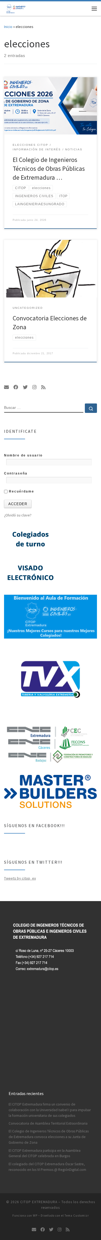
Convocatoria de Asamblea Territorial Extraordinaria (48, 1123)
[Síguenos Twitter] (25, 387)
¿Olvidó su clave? (18, 515)
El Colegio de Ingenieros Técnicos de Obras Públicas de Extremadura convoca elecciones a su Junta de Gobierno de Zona (49, 1137)
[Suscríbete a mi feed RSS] (43, 387)
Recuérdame (21, 491)
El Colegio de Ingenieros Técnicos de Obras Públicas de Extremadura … (49, 169)
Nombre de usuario (23, 455)
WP (35, 1215)
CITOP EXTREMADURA (38, 1202)
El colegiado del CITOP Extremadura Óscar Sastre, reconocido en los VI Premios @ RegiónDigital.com (47, 1167)
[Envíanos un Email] (6, 387)
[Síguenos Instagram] (34, 387)
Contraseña (15, 473)
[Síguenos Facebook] (15, 387)
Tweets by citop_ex (20, 878)
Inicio (8, 26)
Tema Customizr (77, 1215)
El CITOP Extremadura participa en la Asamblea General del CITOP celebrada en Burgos (45, 1153)
